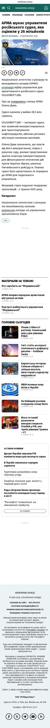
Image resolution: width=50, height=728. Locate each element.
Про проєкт (34, 603)
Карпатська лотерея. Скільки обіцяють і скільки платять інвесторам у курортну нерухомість (34, 369)
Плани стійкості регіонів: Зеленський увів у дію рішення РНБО (33, 332)
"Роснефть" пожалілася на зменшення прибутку (20, 504)
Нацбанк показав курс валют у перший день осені (23, 482)
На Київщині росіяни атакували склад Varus (34, 403)
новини (6, 15)
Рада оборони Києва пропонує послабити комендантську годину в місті (24, 493)
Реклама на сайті (18, 603)
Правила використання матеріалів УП (25, 609)
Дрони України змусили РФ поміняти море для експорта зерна (25, 455)
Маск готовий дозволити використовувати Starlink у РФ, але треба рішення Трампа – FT (34, 425)
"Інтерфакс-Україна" (35, 630)
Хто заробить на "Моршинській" (21, 286)
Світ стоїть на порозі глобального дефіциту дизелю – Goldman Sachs (34, 350)
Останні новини (13, 448)
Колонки (29, 15)
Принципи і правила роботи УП (25, 613)
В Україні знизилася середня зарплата (21, 464)
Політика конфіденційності (25, 606)
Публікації (17, 15)
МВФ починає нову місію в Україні (32, 386)
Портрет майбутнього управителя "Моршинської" (22, 309)
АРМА (6, 221)
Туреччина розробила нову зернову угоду (20, 473)
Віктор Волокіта (10, 36)
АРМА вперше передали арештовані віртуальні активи (23, 297)
